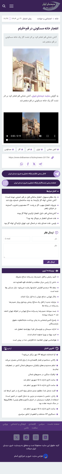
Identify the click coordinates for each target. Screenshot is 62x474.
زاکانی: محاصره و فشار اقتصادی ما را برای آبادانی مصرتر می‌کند (30, 360)
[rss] (45, 437)
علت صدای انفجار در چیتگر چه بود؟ (41, 218)
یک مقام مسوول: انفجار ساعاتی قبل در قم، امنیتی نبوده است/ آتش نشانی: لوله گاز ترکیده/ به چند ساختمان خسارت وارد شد (30, 199)
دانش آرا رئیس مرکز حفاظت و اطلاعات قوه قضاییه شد (35, 282)
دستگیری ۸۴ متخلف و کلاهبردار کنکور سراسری (37, 414)
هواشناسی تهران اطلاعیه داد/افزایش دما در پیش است (35, 340)
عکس (26, 427)
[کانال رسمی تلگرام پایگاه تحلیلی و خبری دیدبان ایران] (56, 173)
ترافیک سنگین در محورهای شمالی (41, 374)
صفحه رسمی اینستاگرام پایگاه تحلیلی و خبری (35, 183)
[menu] (11, 6)
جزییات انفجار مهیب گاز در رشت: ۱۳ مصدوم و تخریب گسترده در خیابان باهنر (31, 207)
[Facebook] (28, 164)
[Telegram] (40, 164)
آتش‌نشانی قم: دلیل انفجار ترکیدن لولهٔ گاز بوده (36, 213)
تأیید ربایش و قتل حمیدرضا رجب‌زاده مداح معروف (36, 276)
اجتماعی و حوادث (44, 18)
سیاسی (42, 424)
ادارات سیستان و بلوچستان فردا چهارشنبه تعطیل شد (35, 329)
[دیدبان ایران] (51, 6)
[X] (34, 164)
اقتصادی (32, 424)
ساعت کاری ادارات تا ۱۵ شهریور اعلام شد (39, 379)
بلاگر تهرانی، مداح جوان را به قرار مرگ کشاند (39, 296)
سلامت (35, 427)
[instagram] (36, 437)
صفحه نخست (53, 424)
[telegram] (26, 437)
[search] (3, 6)
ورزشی (5, 424)
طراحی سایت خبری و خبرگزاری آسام (28, 456)
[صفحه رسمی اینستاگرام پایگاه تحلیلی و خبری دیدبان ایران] (5, 183)
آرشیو (9, 348)
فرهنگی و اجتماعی (18, 424)
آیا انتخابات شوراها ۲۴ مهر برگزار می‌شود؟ (38, 354)
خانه (57, 18)
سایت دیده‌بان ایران (41, 96)
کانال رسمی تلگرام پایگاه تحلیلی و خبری (27, 174)
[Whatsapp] (21, 164)
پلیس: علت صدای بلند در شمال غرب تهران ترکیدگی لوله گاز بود (30, 223)
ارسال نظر (51, 262)
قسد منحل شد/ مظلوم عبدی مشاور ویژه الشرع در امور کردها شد (29, 390)
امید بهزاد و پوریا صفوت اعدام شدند (42, 334)
